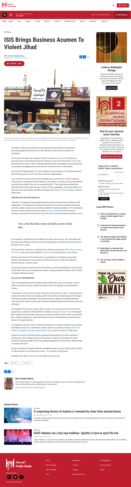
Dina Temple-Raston (17, 56)
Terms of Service (105, 465)
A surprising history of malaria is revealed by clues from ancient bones (77, 411)
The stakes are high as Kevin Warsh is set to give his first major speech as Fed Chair (113, 239)
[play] (4, 15)
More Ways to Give (79, 474)
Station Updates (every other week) (111, 183)
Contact (75, 465)
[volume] (10, 15)
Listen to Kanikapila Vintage (111, 69)
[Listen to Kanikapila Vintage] (111, 47)
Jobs (47, 474)
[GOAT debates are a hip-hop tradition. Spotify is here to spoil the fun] (18, 437)
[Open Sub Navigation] (14, 21)
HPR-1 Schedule (51, 465)
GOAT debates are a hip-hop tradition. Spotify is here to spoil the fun (76, 433)
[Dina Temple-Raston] (8, 383)
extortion (46, 252)
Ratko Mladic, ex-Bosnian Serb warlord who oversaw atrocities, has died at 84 (113, 250)
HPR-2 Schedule (51, 469)
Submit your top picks (111, 156)
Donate (124, 5)
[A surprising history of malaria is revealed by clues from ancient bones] (18, 415)
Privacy (102, 469)
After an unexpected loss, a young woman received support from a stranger (112, 216)
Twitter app (76, 161)
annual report (61, 158)
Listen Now (111, 88)
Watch (47, 21)
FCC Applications (105, 460)
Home (4, 21)
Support (75, 469)
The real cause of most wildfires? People (112, 261)
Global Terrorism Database (65, 190)
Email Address (103, 175)
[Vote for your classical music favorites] (111, 111)
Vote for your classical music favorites (111, 133)
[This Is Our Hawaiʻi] (111, 285)
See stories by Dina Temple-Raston (30, 387)
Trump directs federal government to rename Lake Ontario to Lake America (113, 227)
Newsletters (77, 460)
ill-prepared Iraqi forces (61, 312)
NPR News (7, 32)
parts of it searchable (53, 211)
